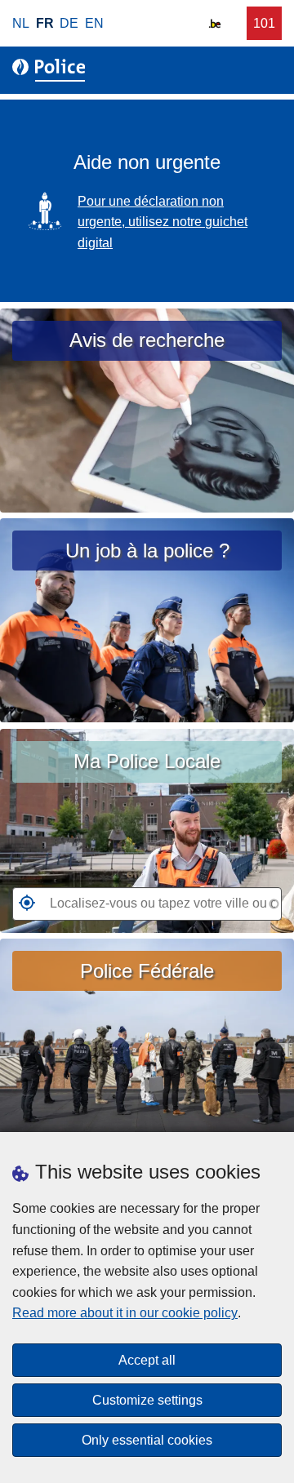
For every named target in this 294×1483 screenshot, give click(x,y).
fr (45, 23)
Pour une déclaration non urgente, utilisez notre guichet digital (162, 222)
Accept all (147, 1360)
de (69, 23)
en (94, 23)
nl (20, 23)
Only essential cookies (147, 1440)
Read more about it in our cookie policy (125, 1313)
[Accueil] (51, 70)
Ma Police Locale (147, 761)
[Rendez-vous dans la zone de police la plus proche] (23, 908)
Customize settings (147, 1400)
